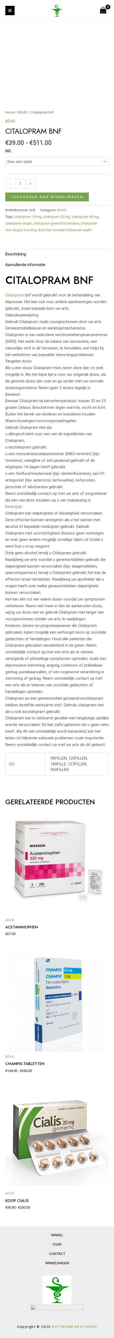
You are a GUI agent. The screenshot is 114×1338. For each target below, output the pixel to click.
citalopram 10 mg (27, 217)
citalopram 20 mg (56, 217)
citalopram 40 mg (85, 217)
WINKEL (57, 1235)
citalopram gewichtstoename (56, 223)
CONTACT (57, 1253)
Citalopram (14, 295)
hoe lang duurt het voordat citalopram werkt (58, 230)
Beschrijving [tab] (15, 254)
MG (8, 151)
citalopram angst (18, 223)
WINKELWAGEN (57, 1263)
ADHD (22, 112)
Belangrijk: (14, 506)
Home (10, 112)
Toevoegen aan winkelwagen (47, 197)
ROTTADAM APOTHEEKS (74, 1326)
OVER (57, 1244)
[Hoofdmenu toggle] (10, 10)
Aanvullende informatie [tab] (25, 264)
